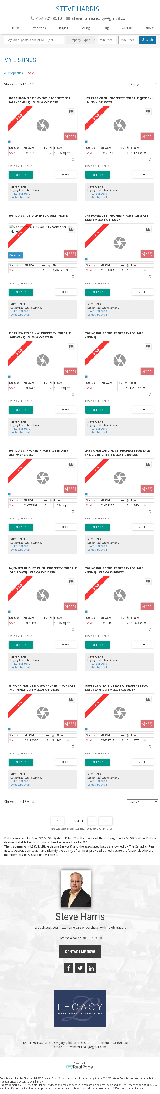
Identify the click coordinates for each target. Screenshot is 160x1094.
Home (15, 28)
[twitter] (80, 968)
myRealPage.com (80, 1067)
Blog (105, 28)
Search (147, 39)
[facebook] (68, 968)
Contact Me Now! (80, 951)
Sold (31, 73)
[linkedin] (91, 968)
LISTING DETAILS (21, 175)
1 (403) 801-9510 (20, 193)
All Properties (13, 73)
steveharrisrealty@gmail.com (86, 1047)
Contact (127, 28)
